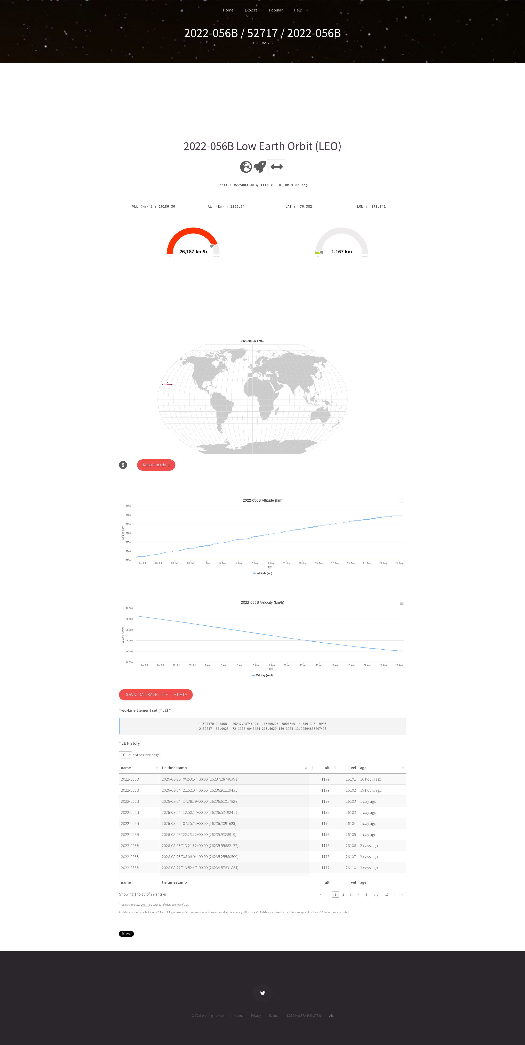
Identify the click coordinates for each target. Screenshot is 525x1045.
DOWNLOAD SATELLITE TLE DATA (155, 694)
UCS (186, 904)
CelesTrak (146, 904)
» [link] (402, 894)
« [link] (320, 894)
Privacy (256, 1015)
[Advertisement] (242, 100)
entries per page (146, 754)
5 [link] (366, 894)
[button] (156, 767)
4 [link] (358, 894)
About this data (156, 464)
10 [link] (386, 894)
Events (273, 1015)
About (239, 1015)
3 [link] (351, 894)
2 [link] (343, 894)
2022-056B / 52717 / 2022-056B (262, 32)
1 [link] (335, 894)
